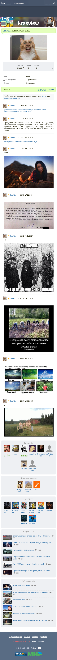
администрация (15, 637)
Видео (28, 532)
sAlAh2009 (49, 455)
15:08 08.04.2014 (26, 359)
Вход (3, 3)
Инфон (33, 648)
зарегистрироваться (12, 98)
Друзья (28, 443)
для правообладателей (20, 642)
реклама (43, 637)
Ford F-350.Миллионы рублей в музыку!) (28, 564)
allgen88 (7, 455)
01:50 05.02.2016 (26, 106)
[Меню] (3, 23)
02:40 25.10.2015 (26, 119)
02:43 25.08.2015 (26, 138)
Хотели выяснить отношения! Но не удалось (30, 592)
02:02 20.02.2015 (26, 149)
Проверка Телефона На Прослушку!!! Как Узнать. (32, 571)
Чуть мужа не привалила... (23, 550)
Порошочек (41, 455)
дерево (51, 89)
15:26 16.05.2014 (26, 298)
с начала (42, 89)
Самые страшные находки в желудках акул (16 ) (32, 543)
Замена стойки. (19, 599)
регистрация (19, 3)
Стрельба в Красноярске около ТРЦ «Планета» (31, 536)
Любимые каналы (28, 478)
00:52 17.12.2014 (26, 195)
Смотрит (28, 499)
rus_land (24, 469)
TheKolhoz (24, 456)
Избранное (28, 581)
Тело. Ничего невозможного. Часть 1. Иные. (30, 620)
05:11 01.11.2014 (26, 236)
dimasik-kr (32, 454)
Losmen (15, 454)
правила (27, 637)
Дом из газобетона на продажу (25, 606)
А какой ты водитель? (21, 585)
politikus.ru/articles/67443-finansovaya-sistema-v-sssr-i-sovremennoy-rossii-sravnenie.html (25, 111)
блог (44, 642)
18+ (54, 3)
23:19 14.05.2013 (26, 401)
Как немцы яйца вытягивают (24, 613)
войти (44, 96)
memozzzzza (32, 470)
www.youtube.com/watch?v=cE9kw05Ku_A (20, 142)
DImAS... (7, 31)
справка (35, 637)
